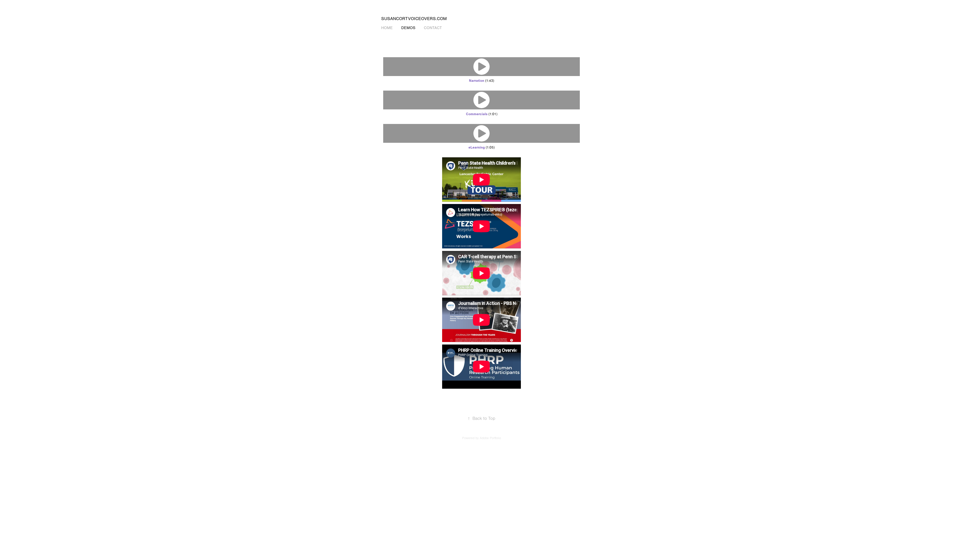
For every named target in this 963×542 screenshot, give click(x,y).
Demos (408, 28)
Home (387, 28)
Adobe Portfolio (490, 438)
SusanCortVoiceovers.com (414, 18)
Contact (433, 28)
